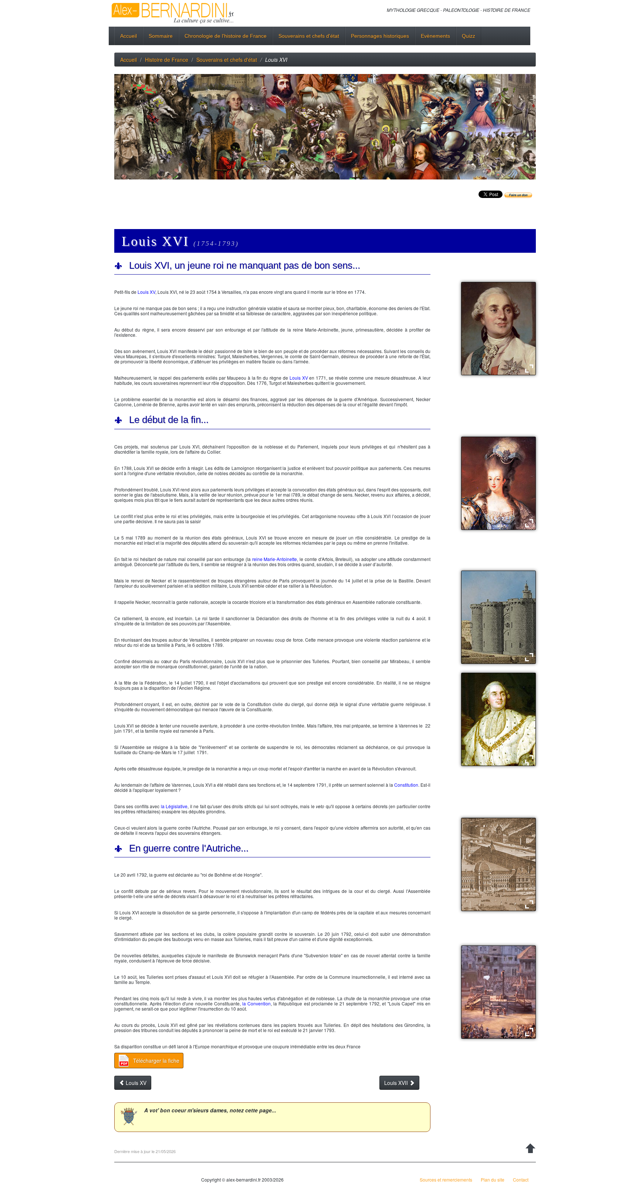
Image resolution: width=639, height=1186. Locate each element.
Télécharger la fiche (156, 1060)
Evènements (435, 36)
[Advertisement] (248, 203)
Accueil (128, 36)
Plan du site (492, 1179)
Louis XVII (396, 1082)
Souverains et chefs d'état (308, 36)
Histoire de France (166, 59)
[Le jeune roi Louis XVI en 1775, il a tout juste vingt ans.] (498, 328)
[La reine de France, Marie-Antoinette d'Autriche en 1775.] (498, 482)
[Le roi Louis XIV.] (498, 718)
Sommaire (161, 36)
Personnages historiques (380, 36)
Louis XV (146, 292)
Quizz (468, 36)
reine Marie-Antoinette (274, 559)
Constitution (406, 785)
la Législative (174, 806)
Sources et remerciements (446, 1179)
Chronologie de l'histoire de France (226, 36)
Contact (520, 1179)
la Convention (256, 1003)
